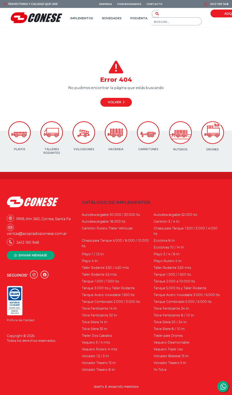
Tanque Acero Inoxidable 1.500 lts (108, 295)
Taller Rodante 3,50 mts (172, 268)
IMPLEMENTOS (81, 18)
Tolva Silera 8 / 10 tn (169, 329)
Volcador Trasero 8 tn (98, 370)
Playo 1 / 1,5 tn (93, 254)
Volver (114, 102)
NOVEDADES (112, 18)
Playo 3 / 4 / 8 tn (167, 254)
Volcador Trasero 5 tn (170, 363)
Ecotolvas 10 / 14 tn (169, 247)
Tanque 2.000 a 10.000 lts (174, 281)
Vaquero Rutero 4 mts (99, 349)
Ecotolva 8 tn (164, 240)
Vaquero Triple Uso (168, 349)
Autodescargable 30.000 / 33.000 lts (111, 215)
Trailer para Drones (168, 336)
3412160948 (223, 386)
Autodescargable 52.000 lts (175, 215)
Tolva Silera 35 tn (94, 329)
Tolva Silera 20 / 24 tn (170, 322)
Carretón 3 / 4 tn (166, 221)
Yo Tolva (160, 370)
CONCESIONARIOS (129, 4)
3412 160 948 (219, 4)
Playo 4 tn (90, 261)
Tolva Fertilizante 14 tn (99, 308)
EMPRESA (105, 4)
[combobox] (177, 21)
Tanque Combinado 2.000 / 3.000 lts (111, 302)
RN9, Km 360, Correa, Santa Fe (40, 219)
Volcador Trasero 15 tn (99, 363)
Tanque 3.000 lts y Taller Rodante (108, 288)
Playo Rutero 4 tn (168, 261)
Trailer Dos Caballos (97, 336)
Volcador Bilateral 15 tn (171, 356)
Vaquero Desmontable (171, 342)
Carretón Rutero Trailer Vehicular (107, 228)
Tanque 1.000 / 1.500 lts (172, 274)
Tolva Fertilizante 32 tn (99, 315)
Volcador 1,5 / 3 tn (95, 356)
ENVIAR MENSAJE (33, 255)
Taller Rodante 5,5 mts (99, 274)
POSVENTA (138, 18)
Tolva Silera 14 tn (94, 322)
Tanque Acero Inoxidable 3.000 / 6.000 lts (187, 295)
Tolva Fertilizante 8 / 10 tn (174, 315)
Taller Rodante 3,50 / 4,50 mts (105, 268)
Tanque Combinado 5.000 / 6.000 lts (182, 302)
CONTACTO (154, 4)
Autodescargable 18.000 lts (103, 221)
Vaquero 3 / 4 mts (96, 342)
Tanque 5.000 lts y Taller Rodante (180, 288)
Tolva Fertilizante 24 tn (171, 308)
